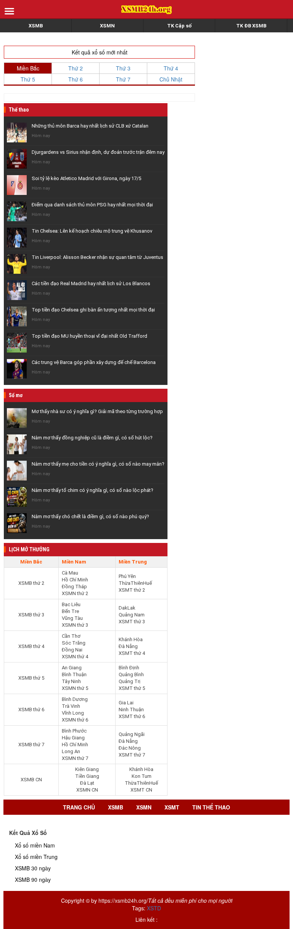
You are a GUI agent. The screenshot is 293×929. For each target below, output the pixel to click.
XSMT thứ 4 (132, 653)
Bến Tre (70, 611)
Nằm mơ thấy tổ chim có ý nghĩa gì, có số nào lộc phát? (92, 490)
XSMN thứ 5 (75, 688)
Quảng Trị (129, 681)
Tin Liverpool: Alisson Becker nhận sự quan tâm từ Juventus (97, 257)
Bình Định (129, 667)
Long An (71, 751)
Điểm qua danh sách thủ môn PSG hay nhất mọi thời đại (92, 205)
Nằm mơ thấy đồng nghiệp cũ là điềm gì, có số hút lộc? (92, 438)
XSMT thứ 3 (132, 621)
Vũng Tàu (72, 618)
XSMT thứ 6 (132, 716)
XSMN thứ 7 (75, 758)
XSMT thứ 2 (132, 590)
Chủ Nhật (170, 79)
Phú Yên (127, 576)
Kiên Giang (87, 769)
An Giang (72, 667)
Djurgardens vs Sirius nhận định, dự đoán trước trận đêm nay (98, 152)
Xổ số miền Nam (35, 845)
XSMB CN (31, 779)
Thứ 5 (28, 79)
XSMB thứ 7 (31, 744)
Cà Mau (70, 573)
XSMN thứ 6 (75, 720)
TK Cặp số (179, 26)
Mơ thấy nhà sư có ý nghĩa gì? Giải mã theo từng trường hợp (97, 411)
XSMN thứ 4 (75, 656)
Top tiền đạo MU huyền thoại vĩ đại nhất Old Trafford (89, 336)
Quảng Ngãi (132, 734)
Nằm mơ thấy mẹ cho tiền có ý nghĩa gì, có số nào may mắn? (98, 464)
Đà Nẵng (128, 646)
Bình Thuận (74, 674)
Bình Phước (74, 731)
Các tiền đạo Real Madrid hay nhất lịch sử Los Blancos (91, 283)
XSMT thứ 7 (132, 755)
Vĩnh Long (73, 713)
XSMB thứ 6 (31, 709)
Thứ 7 (123, 79)
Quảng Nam (132, 615)
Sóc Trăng (73, 643)
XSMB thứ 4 (31, 646)
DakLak (127, 608)
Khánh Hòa (131, 639)
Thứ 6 (75, 79)
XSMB (36, 26)
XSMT (171, 807)
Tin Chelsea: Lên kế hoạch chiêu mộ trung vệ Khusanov (92, 231)
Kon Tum (141, 776)
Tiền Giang (87, 776)
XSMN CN (87, 790)
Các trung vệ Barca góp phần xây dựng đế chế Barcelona (94, 362)
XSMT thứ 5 (132, 688)
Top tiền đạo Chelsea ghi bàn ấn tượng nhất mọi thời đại (93, 310)
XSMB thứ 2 (31, 583)
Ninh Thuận (131, 709)
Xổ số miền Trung (36, 856)
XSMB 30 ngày (33, 868)
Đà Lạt (87, 783)
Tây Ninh (71, 681)
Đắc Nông (130, 748)
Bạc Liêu (71, 604)
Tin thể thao (211, 807)
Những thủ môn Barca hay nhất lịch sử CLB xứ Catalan (90, 126)
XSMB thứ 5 (31, 678)
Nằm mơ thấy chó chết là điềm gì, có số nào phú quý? (90, 516)
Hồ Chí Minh (75, 580)
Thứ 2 (75, 68)
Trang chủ (79, 807)
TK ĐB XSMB (251, 26)
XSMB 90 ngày (33, 879)
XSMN (107, 26)
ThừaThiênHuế (135, 583)
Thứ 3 (123, 68)
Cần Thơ (71, 636)
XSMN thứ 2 (75, 593)
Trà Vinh (71, 706)
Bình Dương (75, 699)
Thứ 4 (171, 68)
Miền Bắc (28, 68)
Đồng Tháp (74, 586)
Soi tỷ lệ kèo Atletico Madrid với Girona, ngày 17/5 (86, 178)
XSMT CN (141, 790)
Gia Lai (126, 703)
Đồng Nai (72, 650)
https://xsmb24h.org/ (123, 900)
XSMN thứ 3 (75, 625)
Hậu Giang (73, 738)
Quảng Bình (131, 674)
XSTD (154, 908)
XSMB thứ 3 (31, 615)
